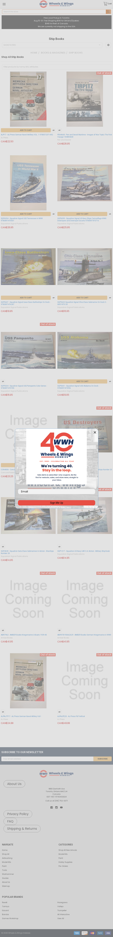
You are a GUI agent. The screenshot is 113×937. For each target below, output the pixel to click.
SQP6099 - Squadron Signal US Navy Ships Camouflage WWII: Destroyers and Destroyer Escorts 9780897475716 (82, 219)
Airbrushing (7, 858)
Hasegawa (62, 902)
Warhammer (8, 874)
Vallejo (60, 906)
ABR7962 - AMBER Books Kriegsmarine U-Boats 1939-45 (24, 635)
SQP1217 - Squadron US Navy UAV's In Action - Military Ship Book (83, 551)
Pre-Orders (63, 866)
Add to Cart (26, 130)
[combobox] (56, 11)
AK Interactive (63, 914)
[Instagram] (56, 807)
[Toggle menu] (4, 4)
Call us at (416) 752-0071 (56, 800)
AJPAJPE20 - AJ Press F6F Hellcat (71, 716)
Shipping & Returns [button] (22, 828)
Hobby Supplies (65, 862)
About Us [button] (14, 784)
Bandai (5, 914)
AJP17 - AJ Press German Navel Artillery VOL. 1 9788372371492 (27, 135)
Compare (53, 130)
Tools (4, 870)
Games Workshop (10, 918)
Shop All (5, 854)
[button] (108, 45)
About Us (6, 882)
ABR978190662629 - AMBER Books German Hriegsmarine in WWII (84, 635)
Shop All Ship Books (12, 57)
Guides (5, 878)
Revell (4, 902)
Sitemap (6, 886)
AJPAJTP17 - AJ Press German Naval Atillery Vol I (21, 716)
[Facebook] (52, 807)
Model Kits (6, 862)
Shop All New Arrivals (68, 850)
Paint (4, 866)
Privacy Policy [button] (18, 814)
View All (60, 918)
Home (4, 850)
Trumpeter (62, 910)
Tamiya (5, 906)
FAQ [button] (10, 821)
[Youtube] (61, 807)
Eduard (5, 910)
